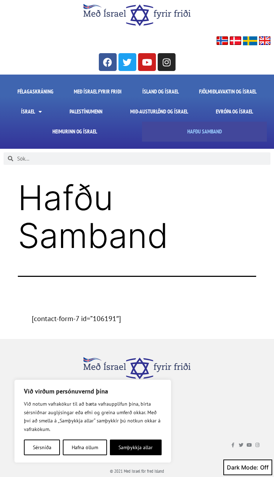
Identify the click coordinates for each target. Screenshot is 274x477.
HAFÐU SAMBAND (204, 131)
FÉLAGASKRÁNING (35, 91)
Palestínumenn (86, 111)
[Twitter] (127, 62)
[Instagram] (167, 62)
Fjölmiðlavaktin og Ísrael (228, 91)
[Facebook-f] (232, 445)
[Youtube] (147, 62)
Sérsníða (42, 447)
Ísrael (28, 111)
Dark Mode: (242, 467)
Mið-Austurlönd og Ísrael (159, 111)
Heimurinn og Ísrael (74, 131)
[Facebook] (108, 62)
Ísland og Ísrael (160, 91)
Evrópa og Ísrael (234, 111)
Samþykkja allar (135, 447)
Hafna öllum (85, 447)
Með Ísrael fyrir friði (98, 91)
